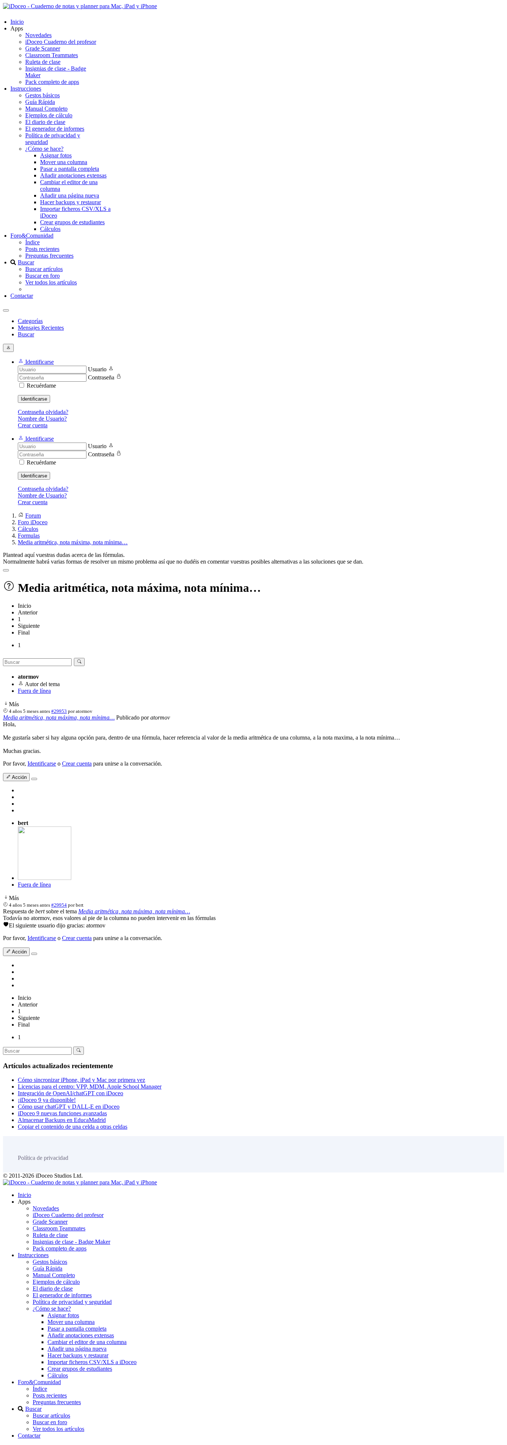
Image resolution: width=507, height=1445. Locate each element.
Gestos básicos (42, 95)
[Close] (6, 570)
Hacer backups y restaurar (70, 202)
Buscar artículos (44, 269)
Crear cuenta (33, 425)
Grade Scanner (42, 48)
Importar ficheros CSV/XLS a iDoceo (92, 1362)
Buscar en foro (42, 276)
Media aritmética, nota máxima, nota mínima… (59, 717)
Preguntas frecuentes (49, 255)
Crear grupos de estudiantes (72, 222)
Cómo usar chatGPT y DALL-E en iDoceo (69, 1106)
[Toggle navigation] (6, 310)
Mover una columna (63, 162)
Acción (19, 777)
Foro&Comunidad (31, 235)
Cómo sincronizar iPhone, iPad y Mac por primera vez (81, 1080)
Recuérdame (41, 385)
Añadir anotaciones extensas (73, 175)
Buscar (26, 262)
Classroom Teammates (51, 55)
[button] (36, 362)
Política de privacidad (43, 1158)
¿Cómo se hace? (44, 149)
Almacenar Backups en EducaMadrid (62, 1120)
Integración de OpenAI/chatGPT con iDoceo (70, 1093)
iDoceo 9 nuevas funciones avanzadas (62, 1113)
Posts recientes (42, 249)
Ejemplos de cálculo (48, 115)
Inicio (17, 22)
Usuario (97, 369)
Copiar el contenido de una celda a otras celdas (72, 1126)
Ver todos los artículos (51, 282)
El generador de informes (54, 128)
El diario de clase (45, 122)
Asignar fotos (56, 155)
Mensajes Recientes (41, 327)
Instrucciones (25, 88)
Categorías (30, 321)
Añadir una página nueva (69, 195)
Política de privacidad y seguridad (72, 1302)
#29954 (59, 905)
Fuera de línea (34, 691)
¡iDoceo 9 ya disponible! (47, 1100)
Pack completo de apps (52, 82)
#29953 (59, 711)
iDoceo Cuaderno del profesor (60, 42)
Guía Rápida (40, 102)
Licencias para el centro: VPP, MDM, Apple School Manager (89, 1086)
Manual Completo (46, 108)
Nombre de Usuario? (42, 418)
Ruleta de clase (42, 62)
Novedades (38, 35)
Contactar (21, 296)
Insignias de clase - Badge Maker (71, 1242)
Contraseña (101, 377)
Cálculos (50, 229)
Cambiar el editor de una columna (87, 1342)
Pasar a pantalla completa (69, 169)
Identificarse (34, 399)
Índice (32, 242)
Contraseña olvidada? (43, 412)
